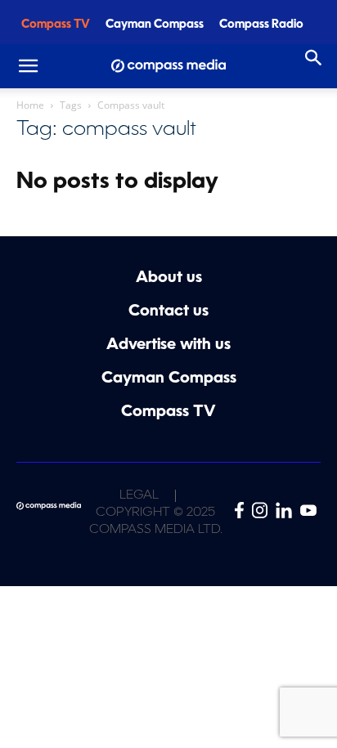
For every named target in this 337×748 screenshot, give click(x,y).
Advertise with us (168, 345)
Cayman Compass (155, 25)
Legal (139, 496)
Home (30, 105)
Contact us (168, 312)
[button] (28, 66)
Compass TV (55, 25)
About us (169, 278)
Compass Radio (261, 25)
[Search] (314, 58)
